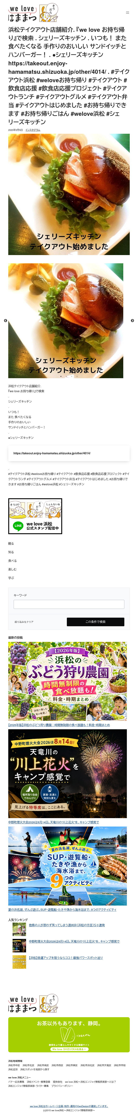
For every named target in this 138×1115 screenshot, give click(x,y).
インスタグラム (33, 130)
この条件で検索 (95, 622)
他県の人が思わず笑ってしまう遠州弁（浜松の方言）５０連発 (67, 925)
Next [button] (132, 321)
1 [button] (61, 376)
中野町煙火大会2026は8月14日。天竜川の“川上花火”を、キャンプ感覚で (53, 822)
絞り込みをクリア (24, 622)
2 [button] (66, 376)
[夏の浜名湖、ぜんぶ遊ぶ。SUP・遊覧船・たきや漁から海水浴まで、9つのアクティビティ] (67, 867)
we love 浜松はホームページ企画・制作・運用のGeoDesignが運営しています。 (69, 1106)
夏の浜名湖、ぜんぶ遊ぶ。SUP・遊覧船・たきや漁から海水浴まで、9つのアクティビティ (62, 910)
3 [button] (71, 376)
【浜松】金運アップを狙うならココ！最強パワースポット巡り (66, 958)
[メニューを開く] (127, 12)
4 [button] (77, 376)
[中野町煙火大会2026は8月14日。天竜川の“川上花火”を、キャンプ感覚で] (67, 774)
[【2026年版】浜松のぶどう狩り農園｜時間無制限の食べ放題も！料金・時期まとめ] (67, 682)
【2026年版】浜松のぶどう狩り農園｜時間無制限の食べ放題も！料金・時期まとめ (59, 725)
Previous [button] (5, 321)
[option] (69, 320)
